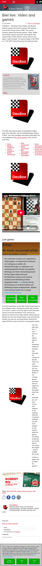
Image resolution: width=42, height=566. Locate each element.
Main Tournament (25, 144)
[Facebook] (8, 497)
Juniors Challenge (10, 150)
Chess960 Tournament (25, 154)
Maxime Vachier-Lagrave (24, 491)
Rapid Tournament (25, 147)
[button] (14, 2)
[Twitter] (13, 497)
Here (32, 551)
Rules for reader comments (10, 523)
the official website (21, 137)
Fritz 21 (6, 75)
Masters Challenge (10, 146)
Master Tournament (11, 153)
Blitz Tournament (25, 151)
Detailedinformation (9, 561)
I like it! (29, 23)
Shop (4, 2)
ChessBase (13, 505)
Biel (8, 491)
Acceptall (34, 561)
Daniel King (13, 491)
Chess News (16, 8)
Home (9, 144)
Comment (5, 534)
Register (17, 532)
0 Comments (36, 23)
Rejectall (21, 561)
